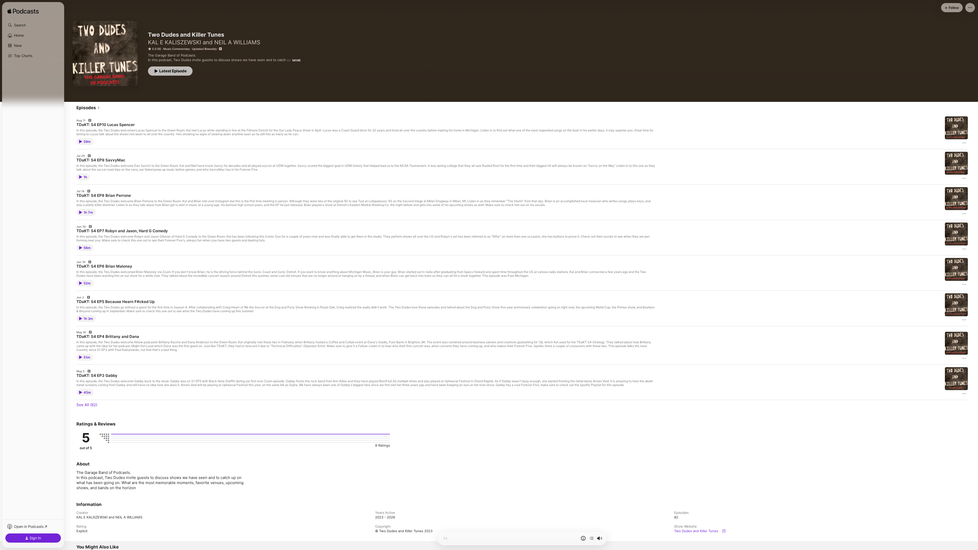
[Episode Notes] (583, 538)
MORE (296, 60)
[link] (88, 108)
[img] (23, 11)
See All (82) (86, 404)
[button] (33, 25)
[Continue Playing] (592, 538)
